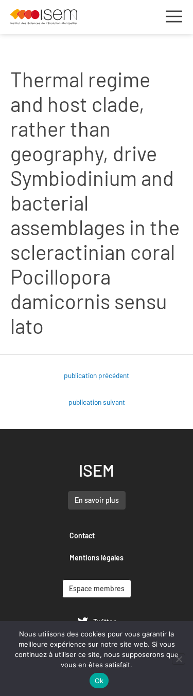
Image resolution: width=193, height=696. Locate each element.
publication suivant (96, 402)
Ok (99, 680)
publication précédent (96, 375)
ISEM (96, 470)
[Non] (178, 659)
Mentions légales (96, 557)
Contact (82, 535)
